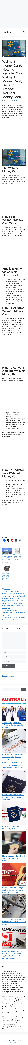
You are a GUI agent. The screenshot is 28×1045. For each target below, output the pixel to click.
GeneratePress (14, 1042)
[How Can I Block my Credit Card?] (18, 551)
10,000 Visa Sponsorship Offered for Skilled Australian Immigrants (13, 725)
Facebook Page (8, 676)
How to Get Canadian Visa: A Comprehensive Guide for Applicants (13, 797)
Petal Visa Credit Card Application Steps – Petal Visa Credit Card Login (13, 613)
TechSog (6, 32)
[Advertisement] (14, 14)
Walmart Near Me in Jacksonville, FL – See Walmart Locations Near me (7, 557)
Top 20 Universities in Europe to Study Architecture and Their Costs (14, 922)
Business (7, 589)
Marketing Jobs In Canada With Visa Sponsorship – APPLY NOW (13, 858)
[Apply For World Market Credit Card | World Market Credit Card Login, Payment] (7, 568)
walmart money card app (10, 603)
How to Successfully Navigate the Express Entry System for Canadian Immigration (13, 890)
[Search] (23, 689)
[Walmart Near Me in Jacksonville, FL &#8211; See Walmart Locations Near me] (7, 551)
